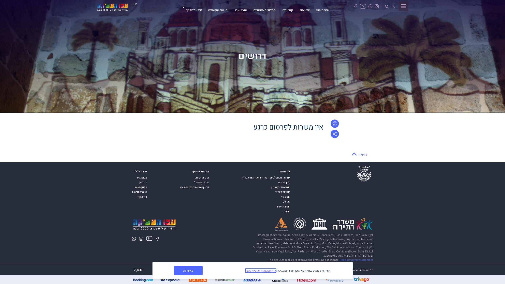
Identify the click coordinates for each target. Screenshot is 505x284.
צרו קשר (142, 197)
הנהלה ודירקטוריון (280, 187)
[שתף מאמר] (335, 134)
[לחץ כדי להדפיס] (335, 124)
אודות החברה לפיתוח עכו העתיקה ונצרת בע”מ (266, 177)
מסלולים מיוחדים (264, 10)
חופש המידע (283, 206)
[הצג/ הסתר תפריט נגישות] (393, 6)
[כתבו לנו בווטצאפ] (370, 6)
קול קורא (285, 197)
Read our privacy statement (356, 260)
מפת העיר (142, 177)
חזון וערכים (284, 182)
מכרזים (286, 201)
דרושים (286, 211)
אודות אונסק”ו (201, 182)
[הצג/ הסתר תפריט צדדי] (403, 6)
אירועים (305, 10)
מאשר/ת (188, 270)
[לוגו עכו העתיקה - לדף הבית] (112, 7)
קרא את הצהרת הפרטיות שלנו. (261, 270)
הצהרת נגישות (139, 192)
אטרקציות (322, 10)
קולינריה (287, 10)
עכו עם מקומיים (218, 10)
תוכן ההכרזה (202, 177)
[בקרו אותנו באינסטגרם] (377, 6)
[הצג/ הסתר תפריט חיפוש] (387, 6)
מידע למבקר (194, 10)
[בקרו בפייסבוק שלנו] (355, 6)
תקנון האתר (141, 187)
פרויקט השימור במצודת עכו (194, 187)
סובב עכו (241, 10)
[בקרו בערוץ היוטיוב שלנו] (363, 6)
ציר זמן (143, 182)
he (135, 4)
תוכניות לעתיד (282, 192)
